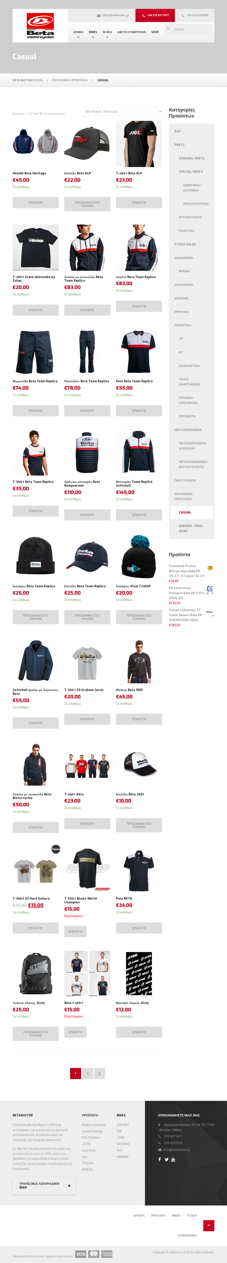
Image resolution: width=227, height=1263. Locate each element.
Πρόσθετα (187, 416)
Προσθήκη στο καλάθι (87, 204)
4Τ (181, 352)
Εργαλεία (181, 312)
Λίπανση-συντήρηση (188, 400)
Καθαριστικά (189, 366)
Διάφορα (181, 298)
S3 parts (88, 1163)
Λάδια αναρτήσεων (189, 381)
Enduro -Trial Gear (191, 528)
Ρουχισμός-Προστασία (184, 496)
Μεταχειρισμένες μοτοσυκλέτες (193, 464)
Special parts (191, 172)
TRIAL (121, 1137)
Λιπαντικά (182, 325)
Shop (155, 32)
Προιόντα (158, 1215)
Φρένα (184, 271)
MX (119, 1131)
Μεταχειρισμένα (188, 430)
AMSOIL (87, 1169)
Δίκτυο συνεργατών (131, 32)
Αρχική (78, 32)
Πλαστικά (186, 231)
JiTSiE (86, 1144)
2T (181, 339)
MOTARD (123, 1144)
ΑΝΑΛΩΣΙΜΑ (183, 285)
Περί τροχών (185, 480)
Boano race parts (94, 1125)
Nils (84, 1157)
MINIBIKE (123, 1157)
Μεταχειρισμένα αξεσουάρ (192, 446)
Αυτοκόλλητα (190, 217)
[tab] (44, 1186)
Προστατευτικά (196, 204)
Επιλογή (35, 203)
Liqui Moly (89, 1150)
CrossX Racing (92, 1131)
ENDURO (123, 1125)
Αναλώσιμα (183, 258)
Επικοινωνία (187, 1235)
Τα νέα (192, 1215)
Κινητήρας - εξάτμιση (193, 188)
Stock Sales (185, 244)
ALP (177, 131)
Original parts (192, 158)
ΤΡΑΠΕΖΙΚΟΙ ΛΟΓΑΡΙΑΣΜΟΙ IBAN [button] (39, 1186)
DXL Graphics (91, 1137)
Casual (185, 512)
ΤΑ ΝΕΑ (107, 32)
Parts (179, 145)
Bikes (93, 32)
